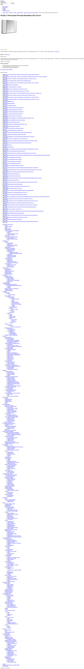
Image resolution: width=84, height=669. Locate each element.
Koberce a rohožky (8, 538)
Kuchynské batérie (10, 367)
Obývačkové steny (8, 457)
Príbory (6, 611)
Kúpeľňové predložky (11, 380)
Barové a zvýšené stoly (11, 414)
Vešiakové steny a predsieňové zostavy (12, 442)
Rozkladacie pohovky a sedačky (13, 462)
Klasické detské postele (14, 252)
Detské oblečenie (10, 330)
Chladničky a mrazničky (11, 349)
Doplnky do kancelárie (9, 424)
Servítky (8, 598)
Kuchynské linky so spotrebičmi (13, 341)
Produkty (11, 12)
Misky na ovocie (10, 595)
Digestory (9, 350)
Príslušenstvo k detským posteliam (16, 253)
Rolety (8, 548)
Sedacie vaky (9, 257)
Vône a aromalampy (11, 234)
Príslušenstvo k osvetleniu (9, 486)
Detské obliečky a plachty (12, 261)
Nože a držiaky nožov (11, 606)
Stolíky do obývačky (9, 470)
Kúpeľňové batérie (10, 390)
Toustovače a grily (10, 357)
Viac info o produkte (6, 69)
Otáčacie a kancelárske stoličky (10, 426)
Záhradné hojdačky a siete (12, 650)
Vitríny (6, 403)
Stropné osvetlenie (10, 484)
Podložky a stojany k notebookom (11, 335)
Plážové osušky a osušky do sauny (13, 557)
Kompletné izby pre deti (11, 255)
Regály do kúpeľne (10, 373)
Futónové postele (10, 524)
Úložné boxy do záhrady (11, 645)
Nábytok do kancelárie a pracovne (9, 423)
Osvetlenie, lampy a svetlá (7, 473)
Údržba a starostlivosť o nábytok (13, 449)
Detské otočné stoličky (11, 249)
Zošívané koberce (10, 545)
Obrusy (8, 552)
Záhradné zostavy (8, 657)
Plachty (13, 300)
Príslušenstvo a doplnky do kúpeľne (11, 376)
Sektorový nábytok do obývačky (11, 464)
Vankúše (4, 9)
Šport (6, 630)
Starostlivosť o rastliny (11, 639)
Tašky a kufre (7, 633)
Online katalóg (5, 666)
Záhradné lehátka (10, 652)
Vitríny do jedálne (10, 420)
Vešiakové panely (10, 439)
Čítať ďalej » (57, 51)
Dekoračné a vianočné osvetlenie (11, 474)
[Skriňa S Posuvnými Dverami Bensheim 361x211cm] (9, 34)
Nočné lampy (9, 480)
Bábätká (6, 241)
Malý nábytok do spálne (9, 506)
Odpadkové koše (8, 276)
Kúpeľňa (11, 308)
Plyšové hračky (12, 294)
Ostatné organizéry (8, 589)
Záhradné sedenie (8, 649)
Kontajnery (7, 425)
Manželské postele (10, 526)
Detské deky (9, 259)
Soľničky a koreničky (11, 600)
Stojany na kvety (8, 229)
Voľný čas (4, 628)
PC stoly (13, 320)
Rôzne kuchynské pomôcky (12, 607)
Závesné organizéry (8, 592)
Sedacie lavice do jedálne (11, 411)
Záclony (8, 580)
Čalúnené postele (10, 522)
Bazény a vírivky (8, 635)
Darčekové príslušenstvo (9, 270)
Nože (8, 613)
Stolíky (11, 318)
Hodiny (6, 225)
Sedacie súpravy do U (11, 463)
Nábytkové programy (11, 466)
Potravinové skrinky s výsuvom (13, 345)
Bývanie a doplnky (10, 296)
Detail (6, 75)
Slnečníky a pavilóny (9, 637)
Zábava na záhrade (10, 266)
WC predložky (10, 388)
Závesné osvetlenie (10, 485)
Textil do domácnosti (6, 537)
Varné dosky (9, 359)
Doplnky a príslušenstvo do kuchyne (14, 366)
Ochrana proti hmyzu (9, 274)
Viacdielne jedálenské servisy (12, 623)
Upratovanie (7, 282)
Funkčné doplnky (8, 629)
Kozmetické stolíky (8, 399)
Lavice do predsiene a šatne (12, 437)
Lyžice (8, 612)
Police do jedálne (10, 418)
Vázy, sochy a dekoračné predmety (11, 236)
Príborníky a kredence (11, 419)
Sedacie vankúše (10, 565)
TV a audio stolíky (10, 472)
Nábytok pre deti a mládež (10, 248)
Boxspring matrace (10, 513)
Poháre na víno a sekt (11, 610)
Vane (8, 395)
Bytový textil (12, 297)
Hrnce (8, 625)
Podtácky (9, 596)
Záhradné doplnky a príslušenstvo (11, 641)
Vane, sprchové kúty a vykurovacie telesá (12, 393)
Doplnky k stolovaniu (9, 594)
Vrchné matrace (10, 519)
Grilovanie (7, 636)
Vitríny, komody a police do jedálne (11, 416)
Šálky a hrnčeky (10, 620)
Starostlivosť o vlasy (8, 289)
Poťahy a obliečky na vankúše (12, 564)
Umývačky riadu (10, 358)
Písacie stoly (5, 7)
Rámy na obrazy (8, 228)
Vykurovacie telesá (10, 646)
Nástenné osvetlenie (11, 479)
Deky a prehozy (10, 563)
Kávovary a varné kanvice (12, 352)
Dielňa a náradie (8, 271)
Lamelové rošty (8, 505)
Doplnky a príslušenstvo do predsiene (12, 432)
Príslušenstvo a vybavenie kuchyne (11, 365)
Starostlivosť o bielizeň (9, 277)
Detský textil (9, 244)
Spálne (15, 12)
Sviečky (8, 232)
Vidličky (8, 615)
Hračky (8, 293)
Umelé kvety (7, 235)
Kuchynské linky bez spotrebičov (13, 340)
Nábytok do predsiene (9, 436)
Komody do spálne (10, 507)
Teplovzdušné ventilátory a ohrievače (14, 385)
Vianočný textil (10, 501)
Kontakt (4, 663)
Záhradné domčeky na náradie (10, 640)
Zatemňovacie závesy (11, 581)
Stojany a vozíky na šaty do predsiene (14, 434)
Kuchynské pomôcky (9, 603)
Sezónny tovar (5, 497)
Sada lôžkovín (9, 573)
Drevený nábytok (10, 659)
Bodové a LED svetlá (11, 478)
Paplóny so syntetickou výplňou (15, 569)
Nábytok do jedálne (6, 404)
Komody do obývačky (11, 465)
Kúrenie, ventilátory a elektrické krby (11, 288)
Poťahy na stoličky (10, 553)
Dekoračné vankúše (10, 562)
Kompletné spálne (8, 504)
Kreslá (6, 450)
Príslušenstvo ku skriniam (12, 533)
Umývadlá (9, 391)
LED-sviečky (9, 231)
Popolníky (9, 597)
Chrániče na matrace (15, 298)
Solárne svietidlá (10, 489)
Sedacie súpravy (12, 317)
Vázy (8, 239)
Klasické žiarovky (10, 492)
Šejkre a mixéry (10, 355)
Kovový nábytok (10, 660)
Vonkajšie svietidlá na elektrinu (13, 490)
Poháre (6, 609)
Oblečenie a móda (8, 327)
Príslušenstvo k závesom (11, 578)
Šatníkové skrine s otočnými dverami (14, 535)
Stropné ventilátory (8, 487)
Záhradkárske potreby (9, 638)
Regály (6, 402)
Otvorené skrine (10, 532)
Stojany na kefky (15, 309)
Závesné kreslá (10, 655)
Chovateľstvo (7, 269)
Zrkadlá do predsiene (9, 443)
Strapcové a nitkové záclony (12, 579)
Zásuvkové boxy (10, 588)
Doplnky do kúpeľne (11, 377)
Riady (6, 616)
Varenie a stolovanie (6, 593)
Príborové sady (10, 614)
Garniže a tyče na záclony (12, 576)
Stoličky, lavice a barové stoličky (11, 406)
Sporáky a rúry (10, 356)
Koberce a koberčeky (13, 307)
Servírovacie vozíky (11, 364)
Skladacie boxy (10, 586)
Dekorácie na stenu (10, 237)
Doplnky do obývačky (9, 445)
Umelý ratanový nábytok (11, 662)
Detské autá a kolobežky (11, 264)
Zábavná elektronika (8, 290)
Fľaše (8, 618)
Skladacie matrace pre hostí (12, 518)
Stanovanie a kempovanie (9, 632)
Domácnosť (5, 275)
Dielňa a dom (5, 267)
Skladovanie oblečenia (9, 590)
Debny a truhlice (10, 584)
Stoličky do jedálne (10, 412)
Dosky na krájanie (10, 604)
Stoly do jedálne (8, 413)
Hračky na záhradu (10, 642)
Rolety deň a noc (10, 549)
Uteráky (13, 305)
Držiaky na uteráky (10, 378)
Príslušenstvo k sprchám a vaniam (13, 383)
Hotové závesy (10, 577)
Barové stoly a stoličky (9, 405)
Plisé (8, 547)
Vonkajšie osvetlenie (8, 488)
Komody (6, 398)
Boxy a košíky (7, 583)
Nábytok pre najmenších (11, 256)
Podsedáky (9, 644)
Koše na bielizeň (10, 278)
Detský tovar (7, 292)
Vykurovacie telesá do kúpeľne (13, 396)
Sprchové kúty (10, 394)
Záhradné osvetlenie (8, 648)
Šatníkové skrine (20, 12)
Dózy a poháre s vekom (11, 605)
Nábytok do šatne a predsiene (8, 431)
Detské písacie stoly (10, 250)
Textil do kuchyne (8, 550)
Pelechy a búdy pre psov (16, 326)
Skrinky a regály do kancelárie (10, 430)
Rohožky (9, 544)
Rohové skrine (10, 534)
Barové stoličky (5, 6)
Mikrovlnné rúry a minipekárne (13, 353)
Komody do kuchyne (11, 361)
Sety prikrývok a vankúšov (17, 304)
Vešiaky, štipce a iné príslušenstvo (13, 280)
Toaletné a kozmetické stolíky (12, 510)
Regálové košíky (10, 585)
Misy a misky (9, 619)
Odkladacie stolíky (8, 401)
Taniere (8, 621)
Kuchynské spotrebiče (9, 348)
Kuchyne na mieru (8, 337)
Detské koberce (10, 260)
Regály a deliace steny (11, 468)
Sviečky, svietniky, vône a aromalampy (12, 230)
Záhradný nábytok (6, 634)
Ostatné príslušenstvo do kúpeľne (13, 382)
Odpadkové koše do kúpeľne (12, 381)
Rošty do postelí (12, 316)
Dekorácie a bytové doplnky (8, 224)
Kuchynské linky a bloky (9, 338)
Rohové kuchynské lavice (12, 410)
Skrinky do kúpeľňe (11, 374)
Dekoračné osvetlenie (11, 475)
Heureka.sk (5, 291)
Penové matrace (10, 516)
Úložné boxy (12, 312)
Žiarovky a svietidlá (8, 494)
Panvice (8, 626)
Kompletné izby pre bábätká (12, 245)
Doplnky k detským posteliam (12, 262)
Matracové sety (10, 515)
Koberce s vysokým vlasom (12, 540)
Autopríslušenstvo (8, 268)
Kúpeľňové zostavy (10, 372)
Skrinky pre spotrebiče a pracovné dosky (14, 346)
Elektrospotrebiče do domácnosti (11, 284)
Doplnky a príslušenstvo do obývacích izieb (15, 446)
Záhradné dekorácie (10, 647)
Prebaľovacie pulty (10, 246)
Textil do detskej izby (9, 258)
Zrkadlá (8, 375)
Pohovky (9, 460)
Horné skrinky (10, 344)
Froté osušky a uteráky (11, 379)
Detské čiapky (12, 331)
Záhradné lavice (10, 651)
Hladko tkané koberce (11, 539)
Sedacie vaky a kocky (11, 454)
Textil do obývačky (8, 561)
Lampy (13, 311)
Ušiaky (8, 456)
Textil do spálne (8, 566)
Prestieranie (9, 554)
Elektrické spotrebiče (6, 283)
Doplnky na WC (10, 387)
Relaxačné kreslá (10, 453)
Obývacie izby (5, 444)
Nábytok (8, 313)
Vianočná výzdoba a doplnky (10, 499)
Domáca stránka (6, 12)
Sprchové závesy (10, 384)
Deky (13, 299)
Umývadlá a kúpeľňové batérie (10, 389)
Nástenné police (10, 467)
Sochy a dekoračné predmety (12, 238)
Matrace (11, 314)
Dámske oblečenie (10, 328)
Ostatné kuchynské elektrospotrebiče (14, 354)
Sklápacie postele (10, 528)
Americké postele (10, 521)
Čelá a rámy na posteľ (11, 523)
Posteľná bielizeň (15, 301)
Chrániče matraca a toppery (10, 503)
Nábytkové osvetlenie (11, 447)
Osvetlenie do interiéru (9, 477)
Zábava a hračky (8, 263)
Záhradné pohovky (10, 653)
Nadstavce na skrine (11, 531)
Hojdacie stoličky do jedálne (12, 408)
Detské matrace (8, 247)
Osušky (8, 556)
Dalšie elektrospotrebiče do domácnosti (14, 285)
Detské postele (10, 251)
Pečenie (6, 608)
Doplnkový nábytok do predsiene (13, 433)
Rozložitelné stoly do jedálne (12, 415)
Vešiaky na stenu (10, 440)
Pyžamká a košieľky (13, 334)
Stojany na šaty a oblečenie (12, 509)
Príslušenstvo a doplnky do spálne (11, 529)
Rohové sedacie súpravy (11, 461)
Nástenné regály (8, 400)
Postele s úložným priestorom (12, 527)
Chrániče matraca (10, 567)
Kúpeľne (4, 370)
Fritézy (8, 351)
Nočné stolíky (14, 319)
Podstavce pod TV (10, 448)
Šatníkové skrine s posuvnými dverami (31, 12)
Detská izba (5, 240)
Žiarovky (6, 491)
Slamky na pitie (10, 599)
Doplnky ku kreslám (11, 427)
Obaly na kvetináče (8, 226)
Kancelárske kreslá (10, 428)
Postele (4, 8)
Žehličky (9, 287)
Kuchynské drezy (10, 368)
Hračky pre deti (10, 265)
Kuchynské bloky (10, 339)
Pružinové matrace (10, 517)
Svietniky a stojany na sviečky (12, 233)
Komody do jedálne (10, 417)
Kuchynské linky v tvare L (12, 342)
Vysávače (9, 286)
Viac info (8, 54)
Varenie (6, 624)
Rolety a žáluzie (8, 546)
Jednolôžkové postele (11, 525)
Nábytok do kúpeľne (9, 371)
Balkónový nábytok (6, 10)
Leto (6, 498)
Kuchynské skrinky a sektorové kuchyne (12, 343)
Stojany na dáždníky (11, 435)
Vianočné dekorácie (10, 500)
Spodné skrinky (10, 347)
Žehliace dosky (10, 281)
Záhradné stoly (7, 656)
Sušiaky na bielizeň (10, 279)
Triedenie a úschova (6, 582)
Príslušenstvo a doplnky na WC (10, 386)
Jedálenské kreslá (10, 409)
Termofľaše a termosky (11, 622)
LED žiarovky (10, 493)
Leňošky (8, 459)
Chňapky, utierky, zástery (11, 551)
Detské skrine (9, 254)
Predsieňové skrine (10, 438)
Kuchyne (4, 336)
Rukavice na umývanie (11, 558)
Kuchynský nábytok (8, 360)
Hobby (6, 323)
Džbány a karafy (10, 617)
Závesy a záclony (8, 575)
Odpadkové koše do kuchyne (12, 369)
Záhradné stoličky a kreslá (12, 654)
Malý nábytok (5, 397)
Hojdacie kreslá (10, 451)
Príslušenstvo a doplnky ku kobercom (14, 543)
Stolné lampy (9, 483)
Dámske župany (12, 329)
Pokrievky (9, 627)
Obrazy (6, 227)
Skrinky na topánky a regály (10, 441)
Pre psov (11, 325)
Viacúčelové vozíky (8, 591)
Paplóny (8, 568)
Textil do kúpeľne (8, 555)
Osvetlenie (11, 310)
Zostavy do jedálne (8, 421)
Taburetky (11, 322)
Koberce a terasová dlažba (12, 643)
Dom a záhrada (8, 295)
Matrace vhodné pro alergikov (12, 514)
